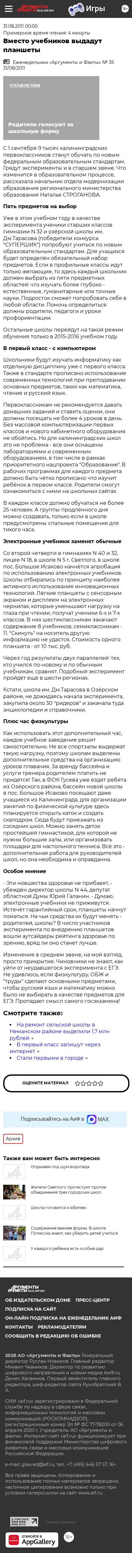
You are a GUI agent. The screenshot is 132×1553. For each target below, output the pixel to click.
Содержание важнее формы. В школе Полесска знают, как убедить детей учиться (74, 1231)
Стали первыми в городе (50, 1058)
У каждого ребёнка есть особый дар (67, 1248)
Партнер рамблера (60, 1522)
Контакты (19, 1327)
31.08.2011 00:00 (20, 26)
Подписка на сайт (30, 1309)
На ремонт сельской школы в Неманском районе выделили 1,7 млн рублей (60, 1031)
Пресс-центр (93, 1300)
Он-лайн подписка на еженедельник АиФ (63, 1318)
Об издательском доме (37, 1300)
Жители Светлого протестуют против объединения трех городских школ (68, 1190)
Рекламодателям (62, 1327)
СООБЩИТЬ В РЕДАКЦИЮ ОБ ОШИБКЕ (53, 1336)
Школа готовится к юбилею (58, 1207)
